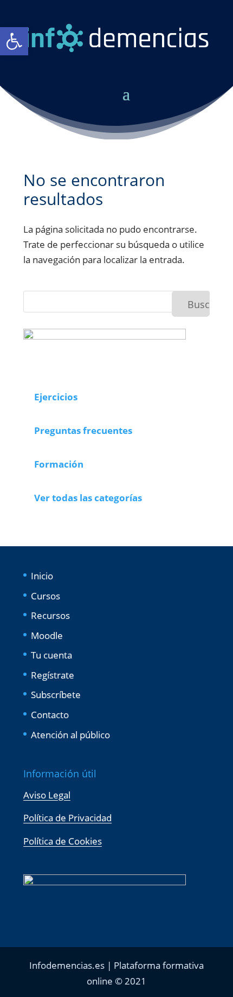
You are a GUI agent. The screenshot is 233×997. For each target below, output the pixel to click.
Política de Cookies (62, 841)
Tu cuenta (51, 655)
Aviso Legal (46, 795)
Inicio (42, 576)
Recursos (50, 615)
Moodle (47, 635)
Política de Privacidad (67, 817)
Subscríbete (56, 694)
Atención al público (70, 734)
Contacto (50, 714)
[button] (14, 41)
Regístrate (52, 675)
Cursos (45, 596)
